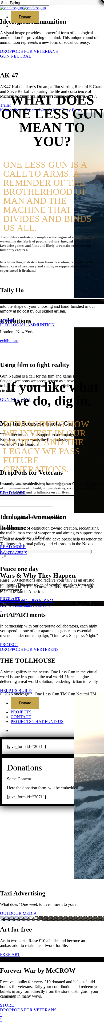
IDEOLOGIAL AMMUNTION (27, 325)
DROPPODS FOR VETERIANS (29, 51)
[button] (26, 502)
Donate (25, 703)
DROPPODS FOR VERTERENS (29, 649)
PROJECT (9, 644)
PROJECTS (21, 712)
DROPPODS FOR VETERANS (28, 1010)
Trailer (5, 105)
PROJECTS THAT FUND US (37, 721)
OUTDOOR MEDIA (18, 913)
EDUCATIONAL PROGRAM (26, 600)
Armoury (7, 320)
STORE (7, 1005)
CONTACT (21, 716)
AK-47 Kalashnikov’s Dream (25, 605)
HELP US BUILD (16, 690)
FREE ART (10, 598)
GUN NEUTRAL (15, 56)
